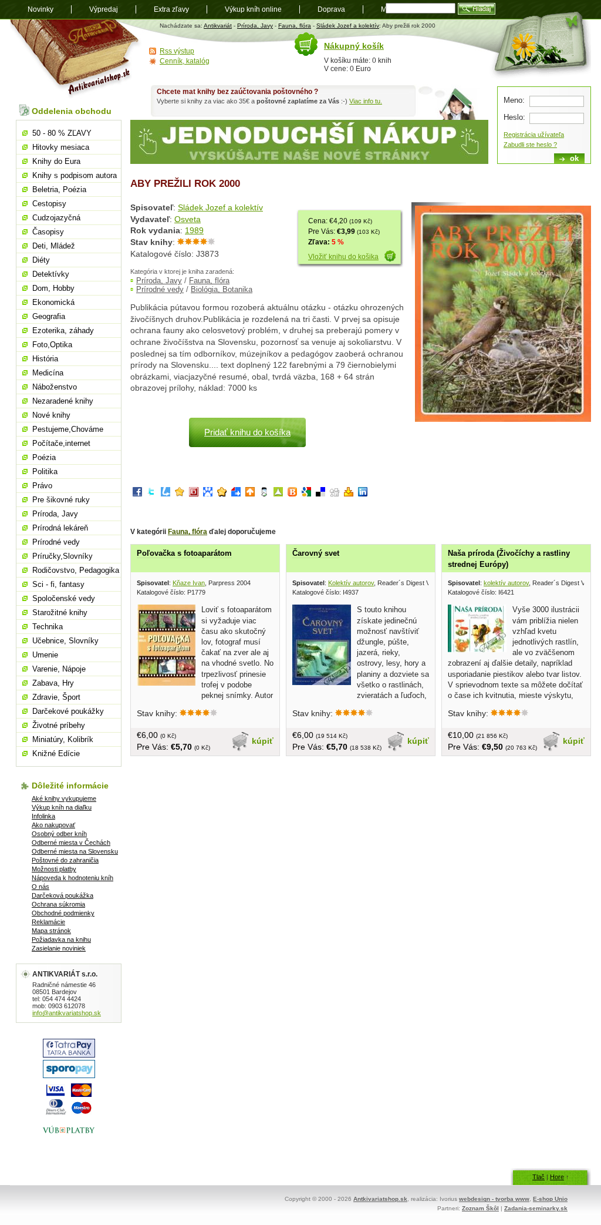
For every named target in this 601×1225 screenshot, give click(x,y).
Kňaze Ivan (189, 582)
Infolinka (43, 816)
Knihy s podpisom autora (74, 175)
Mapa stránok (51, 930)
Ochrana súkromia (58, 904)
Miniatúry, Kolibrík (62, 739)
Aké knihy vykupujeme (64, 798)
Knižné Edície (56, 753)
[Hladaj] (476, 9)
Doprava (331, 9)
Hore (557, 1176)
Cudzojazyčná (56, 217)
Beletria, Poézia (59, 189)
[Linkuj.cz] (165, 493)
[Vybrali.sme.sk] (236, 493)
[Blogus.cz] (292, 493)
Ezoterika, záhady (63, 330)
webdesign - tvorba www (494, 1199)
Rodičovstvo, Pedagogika (75, 570)
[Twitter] (151, 493)
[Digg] (334, 493)
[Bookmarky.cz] (193, 493)
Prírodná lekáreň (60, 527)
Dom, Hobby (53, 288)
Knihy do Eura (56, 161)
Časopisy (48, 231)
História (45, 358)
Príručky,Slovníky (62, 556)
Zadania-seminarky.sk (536, 1208)
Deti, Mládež (53, 245)
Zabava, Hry (53, 683)
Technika (47, 626)
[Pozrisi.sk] (264, 493)
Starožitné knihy (59, 612)
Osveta (187, 219)
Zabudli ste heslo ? (530, 144)
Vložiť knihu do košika (343, 257)
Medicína (47, 372)
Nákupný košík (354, 46)
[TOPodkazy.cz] (207, 493)
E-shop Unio (550, 1199)
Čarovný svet (315, 553)
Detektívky (50, 274)
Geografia (48, 316)
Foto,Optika (52, 344)
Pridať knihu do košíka (247, 432)
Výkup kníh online (253, 9)
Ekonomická (53, 302)
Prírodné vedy (160, 289)
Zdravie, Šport (56, 697)
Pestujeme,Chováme (67, 429)
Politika (45, 471)
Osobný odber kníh (59, 833)
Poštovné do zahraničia (65, 860)
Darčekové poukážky (68, 711)
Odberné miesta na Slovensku (75, 851)
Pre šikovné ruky (61, 499)
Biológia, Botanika (221, 289)
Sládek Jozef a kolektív (347, 25)
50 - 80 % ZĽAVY (62, 133)
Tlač (538, 1176)
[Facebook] (137, 493)
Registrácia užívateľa (534, 134)
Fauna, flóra (294, 25)
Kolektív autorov (351, 582)
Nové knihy (51, 415)
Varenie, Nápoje (59, 668)
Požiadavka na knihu (61, 939)
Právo (42, 485)
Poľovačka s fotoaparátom (184, 553)
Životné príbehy (58, 725)
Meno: (514, 100)
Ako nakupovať (53, 824)
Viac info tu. (365, 101)
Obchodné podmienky (63, 913)
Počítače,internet (61, 443)
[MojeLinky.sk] (222, 493)
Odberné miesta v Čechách (71, 842)
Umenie (45, 654)
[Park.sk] (250, 493)
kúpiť (263, 741)
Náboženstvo (54, 386)
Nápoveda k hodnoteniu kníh (72, 877)
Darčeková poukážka (62, 895)
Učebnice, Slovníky (65, 640)
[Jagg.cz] (179, 493)
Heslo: (514, 117)
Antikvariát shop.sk (76, 59)
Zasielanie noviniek (59, 948)
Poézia (44, 457)
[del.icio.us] (320, 493)
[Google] (306, 493)
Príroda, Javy (255, 25)
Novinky (40, 9)
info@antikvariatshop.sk (66, 1012)
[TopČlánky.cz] (278, 493)
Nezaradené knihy (62, 401)
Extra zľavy (171, 9)
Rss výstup (177, 51)
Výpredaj (103, 9)
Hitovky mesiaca (60, 147)
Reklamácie (48, 921)
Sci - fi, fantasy (58, 584)
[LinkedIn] (362, 493)
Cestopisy (49, 203)
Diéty (41, 260)
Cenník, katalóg (185, 61)
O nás (40, 886)
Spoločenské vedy (63, 598)
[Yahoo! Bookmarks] (348, 493)
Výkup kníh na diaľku (62, 807)
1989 (194, 230)
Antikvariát (218, 25)
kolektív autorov (506, 582)
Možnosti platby (54, 868)
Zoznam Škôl (480, 1208)
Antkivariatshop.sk (380, 1199)
